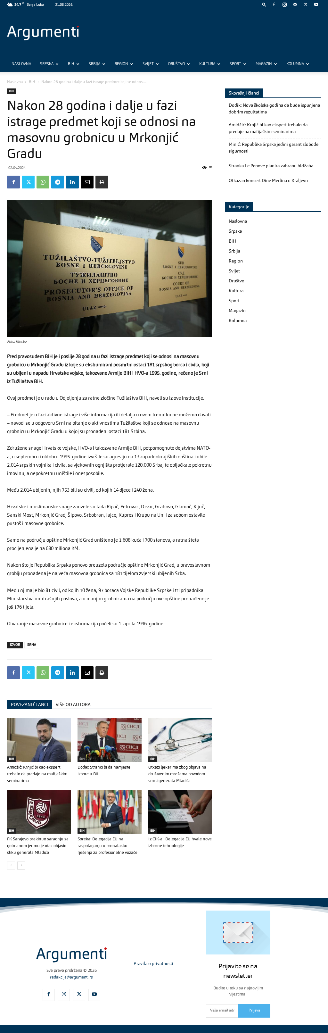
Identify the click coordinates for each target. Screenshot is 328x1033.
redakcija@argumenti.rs (71, 977)
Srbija (94, 64)
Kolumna (295, 64)
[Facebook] (274, 4)
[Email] (87, 182)
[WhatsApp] (43, 182)
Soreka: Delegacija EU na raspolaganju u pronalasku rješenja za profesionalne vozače (107, 846)
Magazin (264, 64)
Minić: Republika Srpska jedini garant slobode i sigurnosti (275, 148)
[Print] (101, 182)
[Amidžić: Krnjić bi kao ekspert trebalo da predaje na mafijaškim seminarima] (39, 740)
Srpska (46, 64)
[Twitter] (305, 4)
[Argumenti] (71, 954)
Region (121, 64)
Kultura (207, 64)
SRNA (31, 645)
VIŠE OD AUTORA (73, 705)
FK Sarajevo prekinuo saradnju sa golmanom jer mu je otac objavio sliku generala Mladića (38, 846)
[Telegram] (57, 182)
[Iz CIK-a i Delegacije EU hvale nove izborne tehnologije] (180, 812)
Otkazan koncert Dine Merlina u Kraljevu (268, 181)
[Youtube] (316, 4)
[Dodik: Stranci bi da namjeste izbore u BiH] (109, 740)
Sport (235, 64)
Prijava (254, 1010)
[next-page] (21, 866)
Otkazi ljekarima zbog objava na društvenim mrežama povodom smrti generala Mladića (177, 774)
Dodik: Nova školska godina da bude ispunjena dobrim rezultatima (274, 108)
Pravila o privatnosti (153, 964)
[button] (264, 4)
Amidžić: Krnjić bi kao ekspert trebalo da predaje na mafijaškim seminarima (37, 774)
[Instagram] (284, 4)
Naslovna (21, 64)
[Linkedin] (72, 182)
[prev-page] (11, 866)
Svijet (148, 64)
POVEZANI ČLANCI (29, 705)
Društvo (176, 64)
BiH (71, 64)
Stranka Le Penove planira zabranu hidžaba (271, 166)
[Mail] (295, 4)
